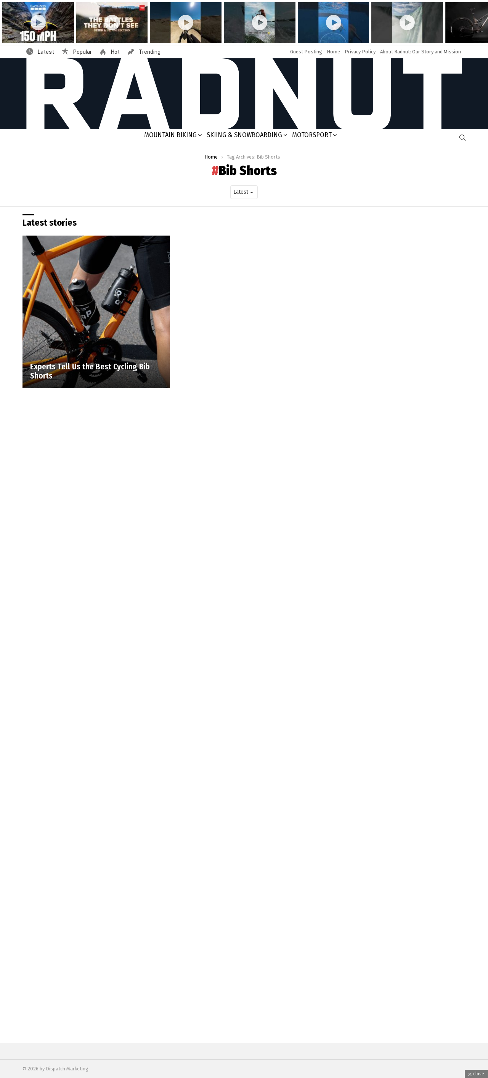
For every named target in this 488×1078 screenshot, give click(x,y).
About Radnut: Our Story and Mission (420, 52)
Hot (115, 52)
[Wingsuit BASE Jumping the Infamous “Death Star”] (38, 22)
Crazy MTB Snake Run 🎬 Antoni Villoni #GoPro (184, 33)
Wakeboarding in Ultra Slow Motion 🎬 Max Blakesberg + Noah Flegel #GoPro (256, 30)
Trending (149, 52)
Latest (45, 52)
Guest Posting (306, 52)
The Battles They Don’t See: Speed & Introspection (106, 33)
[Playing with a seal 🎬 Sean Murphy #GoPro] (333, 22)
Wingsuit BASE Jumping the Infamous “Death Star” (32, 33)
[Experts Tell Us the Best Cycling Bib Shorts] (96, 312)
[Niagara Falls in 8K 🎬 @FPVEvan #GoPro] (407, 22)
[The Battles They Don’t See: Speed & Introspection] (112, 22)
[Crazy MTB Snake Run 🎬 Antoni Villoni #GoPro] (186, 22)
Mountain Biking (170, 135)
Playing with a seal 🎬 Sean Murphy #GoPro (328, 33)
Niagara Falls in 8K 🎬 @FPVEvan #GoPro (406, 33)
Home (333, 52)
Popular (82, 52)
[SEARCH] (462, 138)
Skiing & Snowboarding (244, 135)
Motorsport (312, 135)
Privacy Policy (360, 52)
